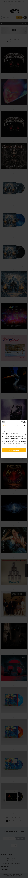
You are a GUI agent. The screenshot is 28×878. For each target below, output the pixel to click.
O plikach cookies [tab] (21, 425)
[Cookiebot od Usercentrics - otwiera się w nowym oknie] (20, 422)
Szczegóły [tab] (12, 425)
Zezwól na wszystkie (14, 450)
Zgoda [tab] (4, 425)
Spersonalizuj (13, 454)
